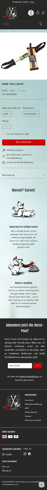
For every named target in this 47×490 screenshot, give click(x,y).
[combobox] (23, 24)
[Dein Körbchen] (38, 12)
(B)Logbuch (6, 471)
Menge (5, 121)
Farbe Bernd (28, 108)
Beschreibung (8, 175)
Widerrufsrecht (31, 412)
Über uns (5, 467)
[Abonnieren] (37, 366)
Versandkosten (11, 94)
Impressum (29, 400)
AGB (27, 408)
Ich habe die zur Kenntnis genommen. (24, 378)
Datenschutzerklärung (29, 376)
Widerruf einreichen (33, 420)
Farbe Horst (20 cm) (11, 108)
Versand (28, 416)
